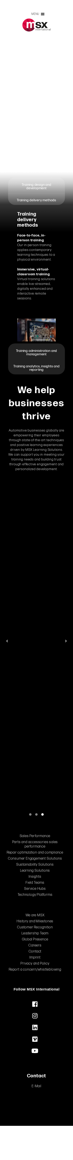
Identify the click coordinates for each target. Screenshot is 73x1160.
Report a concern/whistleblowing (35, 969)
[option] (36, 641)
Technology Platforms (35, 895)
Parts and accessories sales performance (35, 844)
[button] (35, 14)
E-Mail (36, 1086)
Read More (27, 588)
